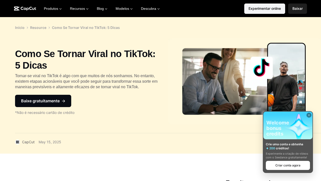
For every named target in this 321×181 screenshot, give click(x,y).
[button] (297, 9)
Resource (38, 27)
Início (20, 27)
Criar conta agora (287, 165)
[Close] (308, 115)
